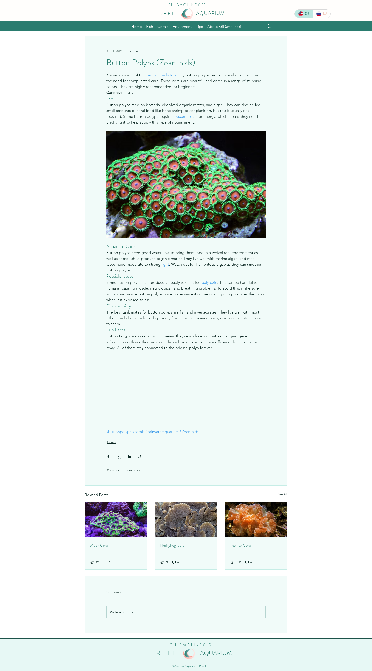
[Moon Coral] (116, 520)
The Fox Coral (241, 546)
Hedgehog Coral (172, 546)
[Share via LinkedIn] (129, 458)
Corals (111, 443)
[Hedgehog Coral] (186, 520)
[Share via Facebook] (108, 458)
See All (282, 495)
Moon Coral (99, 546)
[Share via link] (140, 458)
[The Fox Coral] (256, 520)
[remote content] (186, 393)
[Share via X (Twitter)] (119, 458)
